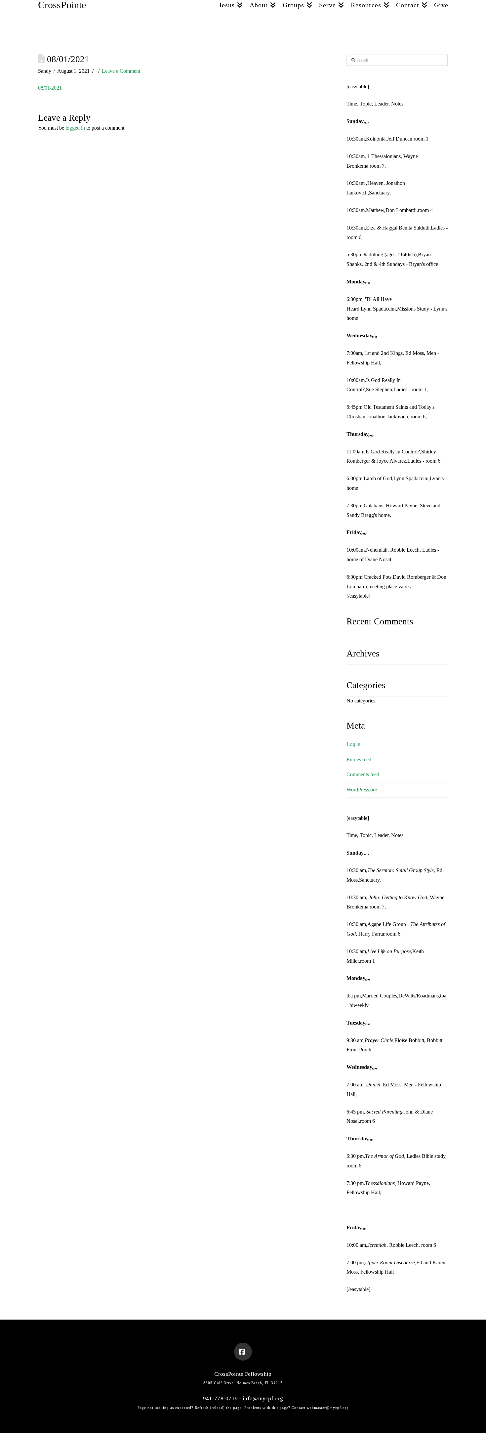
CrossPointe (62, 5)
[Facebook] (243, 1352)
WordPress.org (361, 789)
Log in (353, 744)
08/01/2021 (50, 88)
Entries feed (358, 759)
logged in (75, 128)
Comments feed (362, 774)
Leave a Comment (121, 71)
